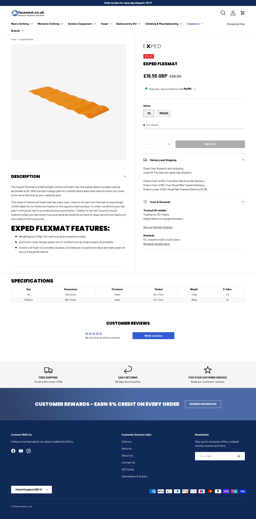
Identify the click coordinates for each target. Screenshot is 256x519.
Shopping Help (236, 23)
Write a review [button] (153, 335)
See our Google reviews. (158, 226)
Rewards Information (203, 404)
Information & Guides (135, 476)
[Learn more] (194, 89)
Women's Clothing (48, 23)
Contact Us (128, 462)
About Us (127, 455)
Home (14, 39)
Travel (104, 23)
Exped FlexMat (26, 39)
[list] (68, 102)
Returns (127, 448)
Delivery (127, 441)
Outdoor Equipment (80, 23)
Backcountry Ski (126, 23)
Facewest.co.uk (25, 506)
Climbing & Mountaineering (161, 23)
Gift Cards (128, 469)
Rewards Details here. (156, 243)
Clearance (193, 23)
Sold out (210, 143)
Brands (15, 30)
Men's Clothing (20, 23)
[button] (243, 13)
